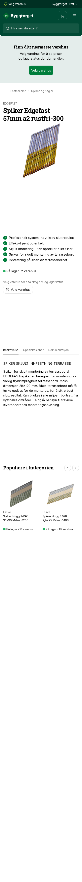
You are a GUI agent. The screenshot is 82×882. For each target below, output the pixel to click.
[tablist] (41, 350)
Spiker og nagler (42, 91)
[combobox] (41, 28)
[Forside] (18, 16)
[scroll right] (75, 468)
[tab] (11, 350)
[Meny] (74, 15)
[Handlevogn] (62, 15)
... (4, 91)
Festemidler (18, 91)
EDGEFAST (10, 103)
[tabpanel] (41, 384)
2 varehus (28, 271)
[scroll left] (67, 468)
